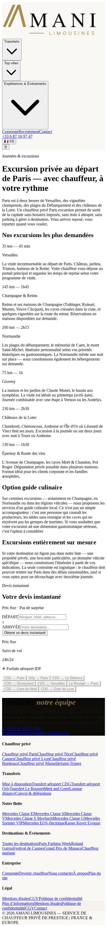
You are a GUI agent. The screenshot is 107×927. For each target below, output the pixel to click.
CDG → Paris (14, 678)
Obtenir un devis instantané (24, 633)
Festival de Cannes (28, 848)
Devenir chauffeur (33, 873)
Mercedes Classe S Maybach (28, 818)
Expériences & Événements (25, 84)
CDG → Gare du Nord (20, 689)
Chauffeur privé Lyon (32, 758)
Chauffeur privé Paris (19, 754)
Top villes (11, 63)
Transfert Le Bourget (27, 788)
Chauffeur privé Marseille (39, 763)
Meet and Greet (56, 788)
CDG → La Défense (67, 678)
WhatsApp (60, 733)
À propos (80, 873)
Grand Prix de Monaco (63, 848)
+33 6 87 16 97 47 (17, 136)
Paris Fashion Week (55, 843)
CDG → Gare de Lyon (57, 689)
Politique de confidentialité (60, 898)
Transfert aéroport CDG (51, 784)
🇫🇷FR (9, 141)
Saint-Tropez (70, 763)
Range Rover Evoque (82, 823)
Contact (45, 131)
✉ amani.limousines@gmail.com (26, 730)
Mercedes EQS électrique (44, 823)
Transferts (11, 41)
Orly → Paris (38, 678)
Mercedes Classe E (17, 813)
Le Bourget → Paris (84, 683)
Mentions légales (16, 898)
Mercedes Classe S (48, 813)
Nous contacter (60, 873)
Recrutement (28, 131)
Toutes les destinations (20, 843)
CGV (34, 898)
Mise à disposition (17, 784)
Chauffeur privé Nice (54, 754)
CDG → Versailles (51, 683)
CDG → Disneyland (19, 683)
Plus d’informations (18, 903)
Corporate (10, 131)
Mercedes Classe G (68, 818)
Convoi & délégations (33, 793)
